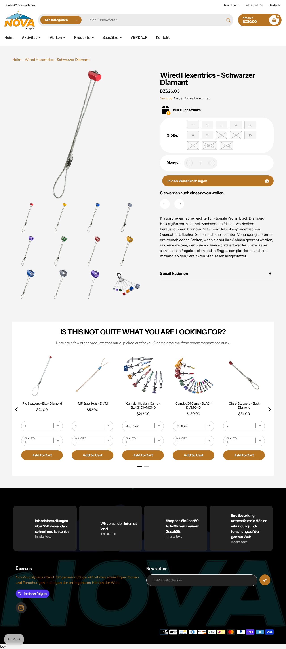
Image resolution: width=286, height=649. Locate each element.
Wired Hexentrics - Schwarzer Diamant (57, 59)
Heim (16, 59)
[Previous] (165, 204)
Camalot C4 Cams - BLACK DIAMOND (193, 405)
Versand (166, 98)
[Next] (179, 204)
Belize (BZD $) (254, 5)
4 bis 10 (209, 145)
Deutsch (274, 5)
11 (193, 145)
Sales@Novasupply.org (20, 5)
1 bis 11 (226, 145)
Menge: (173, 162)
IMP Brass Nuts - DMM (92, 403)
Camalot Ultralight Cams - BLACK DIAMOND (143, 405)
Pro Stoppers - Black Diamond (42, 403)
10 (250, 135)
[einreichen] (264, 579)
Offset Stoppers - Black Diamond (244, 405)
